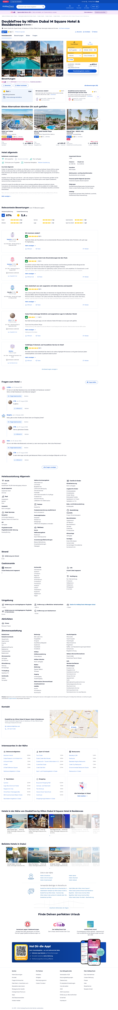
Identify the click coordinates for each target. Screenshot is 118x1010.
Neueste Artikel (88, 989)
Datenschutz (63, 980)
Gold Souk (39, 795)
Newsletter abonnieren (18, 986)
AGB (61, 989)
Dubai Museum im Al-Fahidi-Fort (13, 758)
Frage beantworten (15, 396)
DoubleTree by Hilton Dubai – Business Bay (51, 893)
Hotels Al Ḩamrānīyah (46, 880)
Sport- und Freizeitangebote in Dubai (46, 771)
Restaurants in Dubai (75, 771)
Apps (13, 995)
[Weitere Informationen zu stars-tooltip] (32, 24)
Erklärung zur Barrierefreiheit (68, 995)
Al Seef (5, 764)
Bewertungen (18, 35)
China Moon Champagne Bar (12, 792)
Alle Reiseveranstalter (18, 997)
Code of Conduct (40, 983)
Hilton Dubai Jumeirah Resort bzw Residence (81, 890)
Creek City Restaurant (75, 764)
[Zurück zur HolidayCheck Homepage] (8, 7)
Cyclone (6, 783)
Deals (5, 1)
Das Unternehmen (89, 974)
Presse (86, 980)
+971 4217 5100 (11, 729)
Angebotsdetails (12, 698)
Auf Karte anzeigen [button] (64, 28)
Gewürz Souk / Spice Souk (43, 792)
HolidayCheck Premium (18, 992)
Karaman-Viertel (8, 755)
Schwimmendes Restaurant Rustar (79, 767)
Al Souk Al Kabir (8, 761)
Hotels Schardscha (45, 875)
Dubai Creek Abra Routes (43, 758)
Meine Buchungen (17, 974)
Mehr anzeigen (6, 196)
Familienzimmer (13, 363)
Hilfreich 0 (19, 408)
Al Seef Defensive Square (11, 767)
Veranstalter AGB (65, 974)
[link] (70, 7)
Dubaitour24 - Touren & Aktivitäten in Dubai (48, 761)
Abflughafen (71, 47)
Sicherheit (63, 997)
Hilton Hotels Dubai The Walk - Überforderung (81, 897)
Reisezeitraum (87, 47)
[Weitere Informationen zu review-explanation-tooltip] (24, 32)
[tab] (74, 43)
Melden (26, 396)
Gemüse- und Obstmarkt (43, 786)
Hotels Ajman (72, 875)
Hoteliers (38, 974)
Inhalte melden (16, 1000)
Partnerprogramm (41, 980)
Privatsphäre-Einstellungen (67, 983)
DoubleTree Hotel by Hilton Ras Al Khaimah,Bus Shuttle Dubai (54, 888)
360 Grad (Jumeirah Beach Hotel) (13, 795)
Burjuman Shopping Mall (43, 783)
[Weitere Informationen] (23, 143)
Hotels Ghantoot (73, 878)
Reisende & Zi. (86, 53)
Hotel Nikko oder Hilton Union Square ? (79, 888)
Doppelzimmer (13, 276)
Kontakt (84, 1)
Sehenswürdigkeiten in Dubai (12, 771)
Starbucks (72, 758)
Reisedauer (71, 53)
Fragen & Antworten (17, 980)
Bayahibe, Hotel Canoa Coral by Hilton (79, 895)
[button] (21, 55)
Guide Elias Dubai (41, 764)
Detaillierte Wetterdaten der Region (59, 908)
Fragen (35, 35)
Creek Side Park (40, 767)
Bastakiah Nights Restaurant (77, 761)
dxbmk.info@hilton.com (13, 726)
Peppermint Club (8, 789)
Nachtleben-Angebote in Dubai (12, 798)
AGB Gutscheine (64, 992)
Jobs (85, 983)
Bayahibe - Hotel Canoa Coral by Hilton (79, 893)
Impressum (63, 1000)
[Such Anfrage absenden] (43, 7)
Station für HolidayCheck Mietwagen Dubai (82, 604)
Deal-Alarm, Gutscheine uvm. (20, 983)
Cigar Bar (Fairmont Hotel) (11, 786)
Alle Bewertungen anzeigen (49, 369)
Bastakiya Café (73, 755)
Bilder (28, 35)
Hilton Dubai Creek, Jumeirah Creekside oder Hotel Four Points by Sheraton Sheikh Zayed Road (54, 895)
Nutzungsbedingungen (66, 977)
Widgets (38, 977)
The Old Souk (40, 789)
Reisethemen (87, 986)
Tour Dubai (39, 755)
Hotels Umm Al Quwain (46, 878)
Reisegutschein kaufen (18, 989)
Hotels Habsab (73, 880)
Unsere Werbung (89, 977)
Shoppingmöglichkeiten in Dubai (45, 798)
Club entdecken (88, 12)
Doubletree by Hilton (45, 897)
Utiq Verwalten (64, 986)
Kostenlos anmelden (100, 12)
